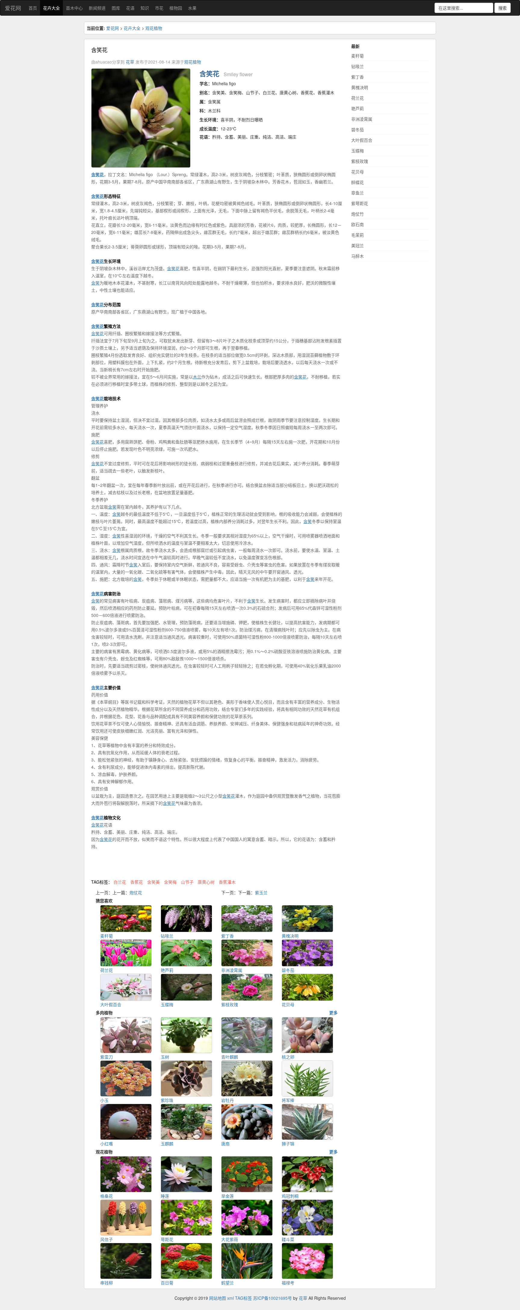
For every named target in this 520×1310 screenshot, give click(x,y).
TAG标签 (243, 1298)
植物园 (175, 8)
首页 (33, 8)
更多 (333, 1013)
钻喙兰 (357, 66)
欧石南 (357, 224)
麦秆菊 (357, 56)
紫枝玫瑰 (359, 161)
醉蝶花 (357, 182)
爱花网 (13, 8)
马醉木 (357, 256)
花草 (130, 62)
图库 (116, 8)
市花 (159, 8)
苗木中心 (74, 8)
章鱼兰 (357, 193)
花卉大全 (51, 8)
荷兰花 (357, 98)
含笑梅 (170, 882)
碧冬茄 (357, 129)
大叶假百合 (361, 140)
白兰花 (119, 882)
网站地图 (217, 1298)
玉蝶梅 (357, 151)
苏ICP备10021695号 (272, 1298)
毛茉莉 (357, 235)
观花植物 (153, 28)
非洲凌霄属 (361, 119)
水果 (192, 8)
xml (230, 1298)
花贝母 (357, 172)
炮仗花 (135, 892)
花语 (130, 8)
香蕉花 (136, 882)
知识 (145, 8)
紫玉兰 (261, 892)
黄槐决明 (359, 87)
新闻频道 (97, 8)
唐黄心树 (206, 882)
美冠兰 (357, 245)
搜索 (502, 8)
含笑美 (153, 882)
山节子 (187, 882)
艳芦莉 (357, 108)
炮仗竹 (357, 214)
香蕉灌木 (227, 882)
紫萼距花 (359, 203)
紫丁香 (357, 77)
